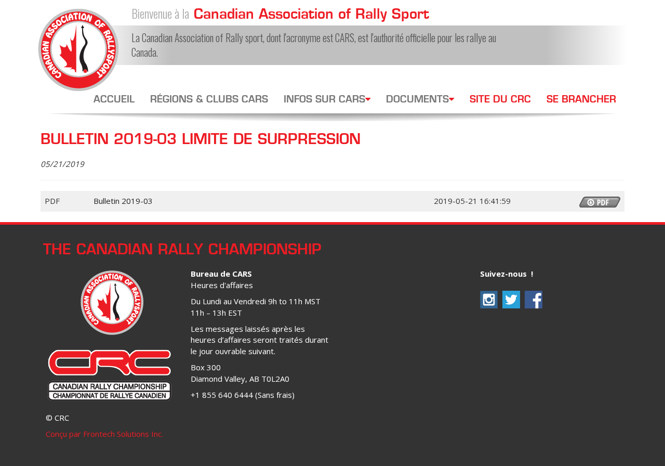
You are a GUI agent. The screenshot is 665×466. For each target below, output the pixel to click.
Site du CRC (500, 100)
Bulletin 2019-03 (123, 201)
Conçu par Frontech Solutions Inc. (104, 434)
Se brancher (581, 100)
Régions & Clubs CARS (209, 100)
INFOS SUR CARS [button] (324, 100)
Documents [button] (417, 100)
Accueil (114, 100)
